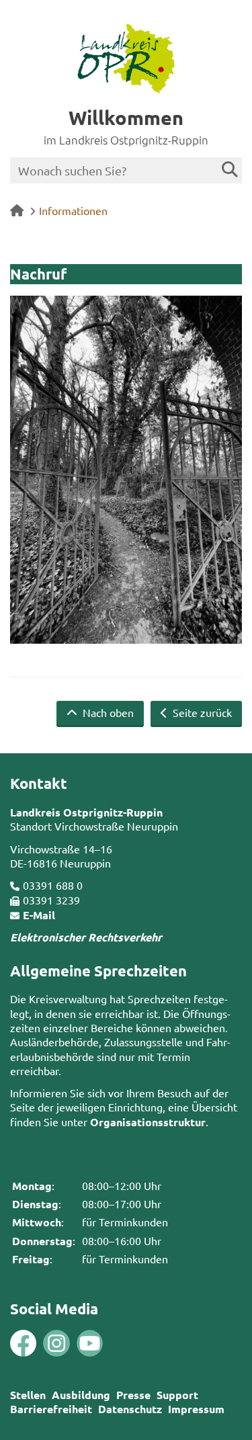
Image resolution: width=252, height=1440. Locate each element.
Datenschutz (130, 1409)
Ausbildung (81, 1395)
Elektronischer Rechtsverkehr (86, 937)
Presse (133, 1395)
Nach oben (107, 712)
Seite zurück (201, 712)
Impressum (196, 1409)
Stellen (28, 1395)
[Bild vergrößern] (39, 1343)
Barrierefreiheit (51, 1409)
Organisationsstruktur (148, 1122)
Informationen (73, 210)
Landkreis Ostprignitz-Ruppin (86, 812)
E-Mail (39, 915)
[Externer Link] (23, 1344)
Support (177, 1395)
